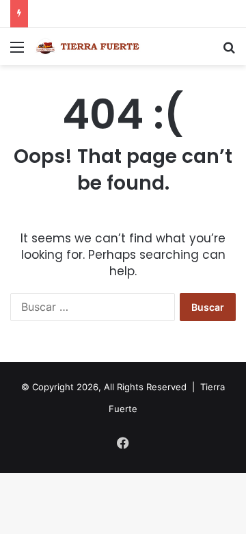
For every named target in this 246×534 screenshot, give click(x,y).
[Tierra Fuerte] (89, 46)
